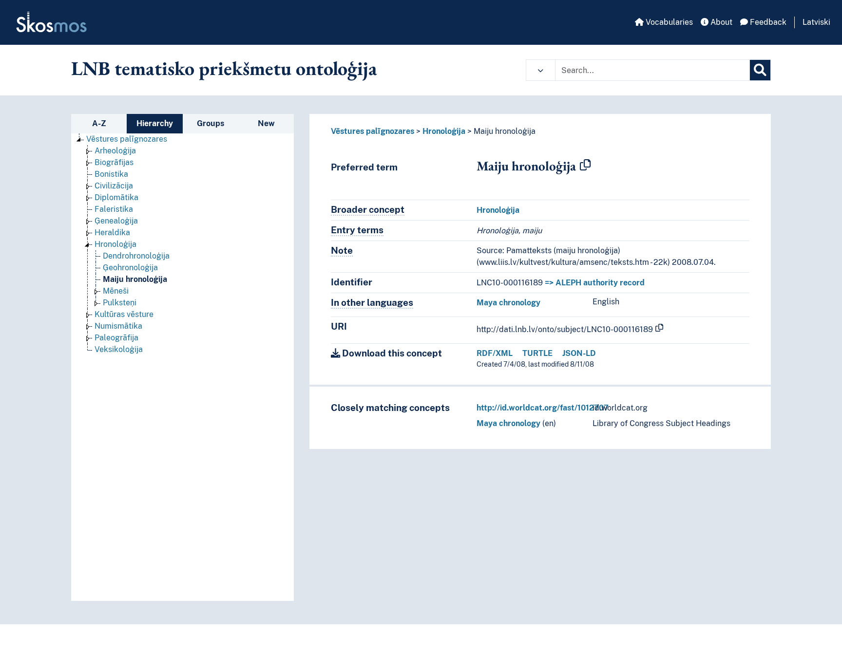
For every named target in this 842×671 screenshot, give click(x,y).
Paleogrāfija (116, 337)
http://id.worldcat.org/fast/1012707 (543, 407)
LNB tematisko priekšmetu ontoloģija (224, 68)
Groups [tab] (210, 123)
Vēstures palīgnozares (126, 139)
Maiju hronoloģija (135, 279)
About (720, 22)
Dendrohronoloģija (136, 256)
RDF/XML (495, 353)
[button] (540, 70)
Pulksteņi (119, 302)
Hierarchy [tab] (154, 123)
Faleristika (114, 209)
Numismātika (118, 326)
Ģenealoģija (116, 220)
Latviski (816, 22)
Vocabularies (668, 22)
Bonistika (111, 174)
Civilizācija (114, 185)
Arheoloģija (115, 150)
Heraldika (112, 232)
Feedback (767, 22)
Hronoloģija (115, 244)
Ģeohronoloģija (130, 267)
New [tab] (266, 123)
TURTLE (537, 353)
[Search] (760, 70)
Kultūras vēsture (124, 314)
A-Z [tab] (99, 123)
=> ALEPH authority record (595, 282)
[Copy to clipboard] (585, 165)
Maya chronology (508, 302)
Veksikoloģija (119, 349)
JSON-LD (579, 353)
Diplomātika (116, 197)
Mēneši (116, 291)
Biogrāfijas (114, 162)
